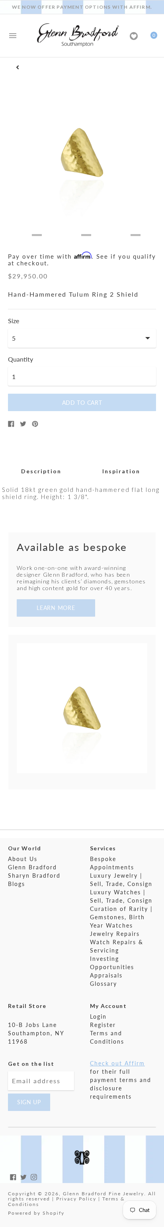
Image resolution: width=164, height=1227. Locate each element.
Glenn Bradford (32, 867)
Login (98, 1016)
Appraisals (106, 975)
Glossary (103, 983)
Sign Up (29, 1102)
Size (13, 320)
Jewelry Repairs (115, 933)
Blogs (16, 883)
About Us (22, 858)
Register (103, 1024)
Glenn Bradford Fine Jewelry (103, 1194)
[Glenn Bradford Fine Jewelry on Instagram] (34, 1176)
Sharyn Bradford (34, 875)
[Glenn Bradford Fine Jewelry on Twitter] (23, 1176)
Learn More (56, 607)
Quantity (20, 359)
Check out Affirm (117, 1063)
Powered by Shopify (36, 1213)
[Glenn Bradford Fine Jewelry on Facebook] (13, 1176)
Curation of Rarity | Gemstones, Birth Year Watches (121, 917)
